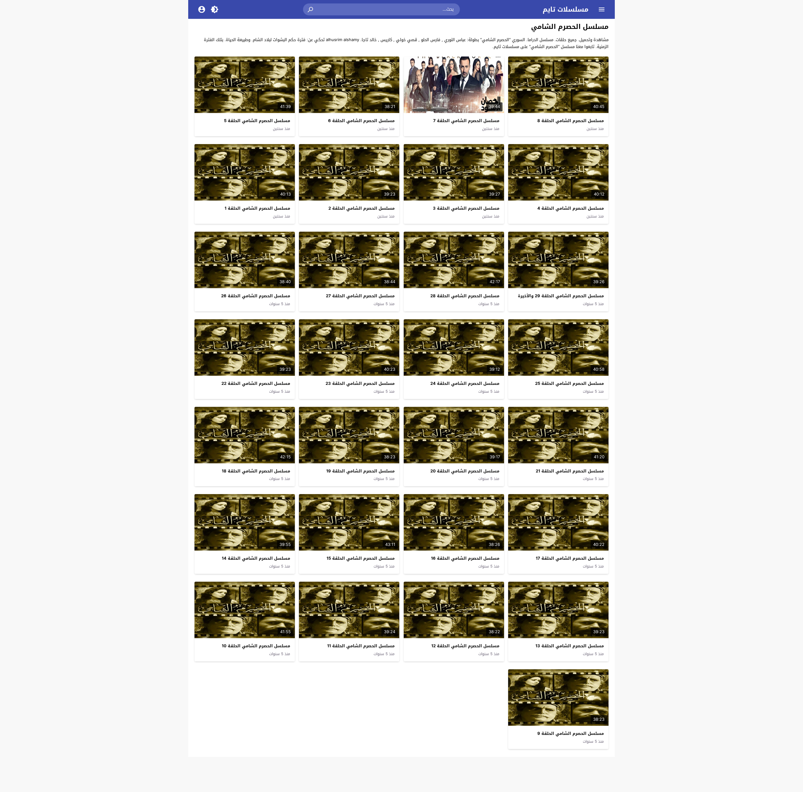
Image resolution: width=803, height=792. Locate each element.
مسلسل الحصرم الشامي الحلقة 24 (464, 383)
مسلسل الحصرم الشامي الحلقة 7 (466, 121)
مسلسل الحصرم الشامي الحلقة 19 (360, 471)
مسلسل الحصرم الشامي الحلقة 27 (360, 296)
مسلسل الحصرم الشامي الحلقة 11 (361, 646)
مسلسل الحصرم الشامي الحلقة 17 (570, 558)
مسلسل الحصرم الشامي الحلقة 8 (570, 121)
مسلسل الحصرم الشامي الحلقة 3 (466, 208)
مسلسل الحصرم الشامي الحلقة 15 (361, 558)
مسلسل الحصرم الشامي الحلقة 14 (256, 558)
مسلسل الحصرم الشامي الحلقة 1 (257, 208)
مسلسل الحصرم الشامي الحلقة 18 (256, 471)
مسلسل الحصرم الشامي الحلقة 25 (569, 383)
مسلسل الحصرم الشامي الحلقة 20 (464, 471)
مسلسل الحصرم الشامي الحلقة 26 (255, 296)
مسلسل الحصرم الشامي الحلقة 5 (257, 121)
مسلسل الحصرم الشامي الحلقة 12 (465, 646)
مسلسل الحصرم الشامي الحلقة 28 (464, 296)
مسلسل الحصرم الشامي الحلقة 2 (361, 208)
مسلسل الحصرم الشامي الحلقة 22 (255, 383)
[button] (311, 9)
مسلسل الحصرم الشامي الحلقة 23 (360, 383)
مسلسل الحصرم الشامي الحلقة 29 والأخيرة (561, 296)
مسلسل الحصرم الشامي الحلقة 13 (569, 646)
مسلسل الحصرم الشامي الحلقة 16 (465, 558)
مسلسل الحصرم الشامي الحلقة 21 (570, 471)
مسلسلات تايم (565, 9)
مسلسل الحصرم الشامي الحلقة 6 (361, 121)
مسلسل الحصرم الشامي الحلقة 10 (256, 646)
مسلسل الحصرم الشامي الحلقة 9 (570, 733)
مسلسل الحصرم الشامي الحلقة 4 (570, 208)
